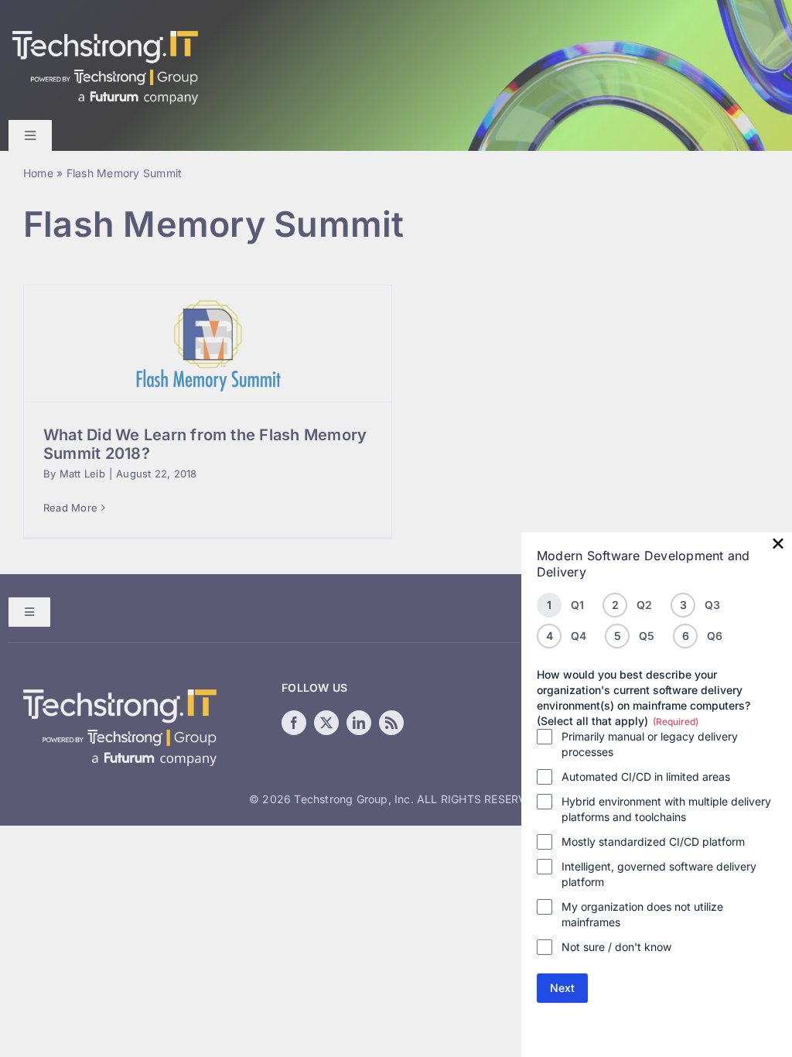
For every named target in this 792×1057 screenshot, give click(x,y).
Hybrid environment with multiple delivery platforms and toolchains (666, 809)
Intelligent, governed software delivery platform (659, 874)
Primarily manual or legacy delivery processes (650, 744)
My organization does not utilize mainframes (642, 914)
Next (562, 987)
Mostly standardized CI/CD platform (653, 841)
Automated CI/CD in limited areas (646, 776)
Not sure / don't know (616, 946)
